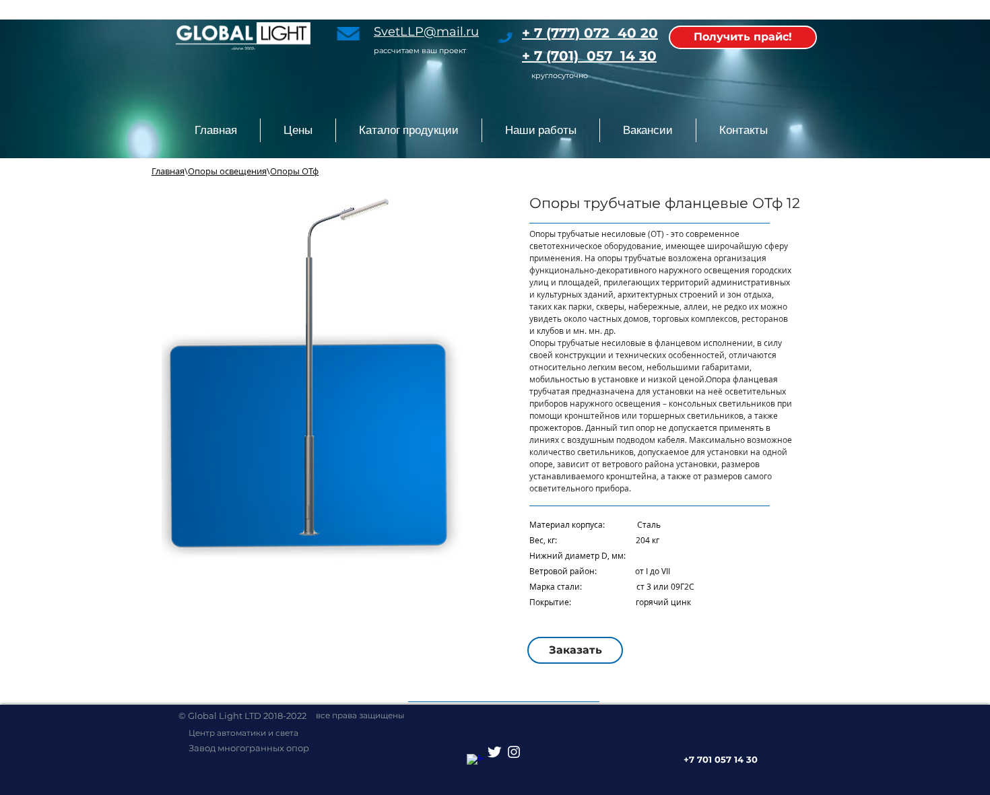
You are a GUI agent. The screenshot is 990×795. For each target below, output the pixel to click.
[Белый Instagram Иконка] (514, 752)
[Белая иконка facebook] (475, 762)
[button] (408, 130)
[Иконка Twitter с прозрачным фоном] (494, 752)
